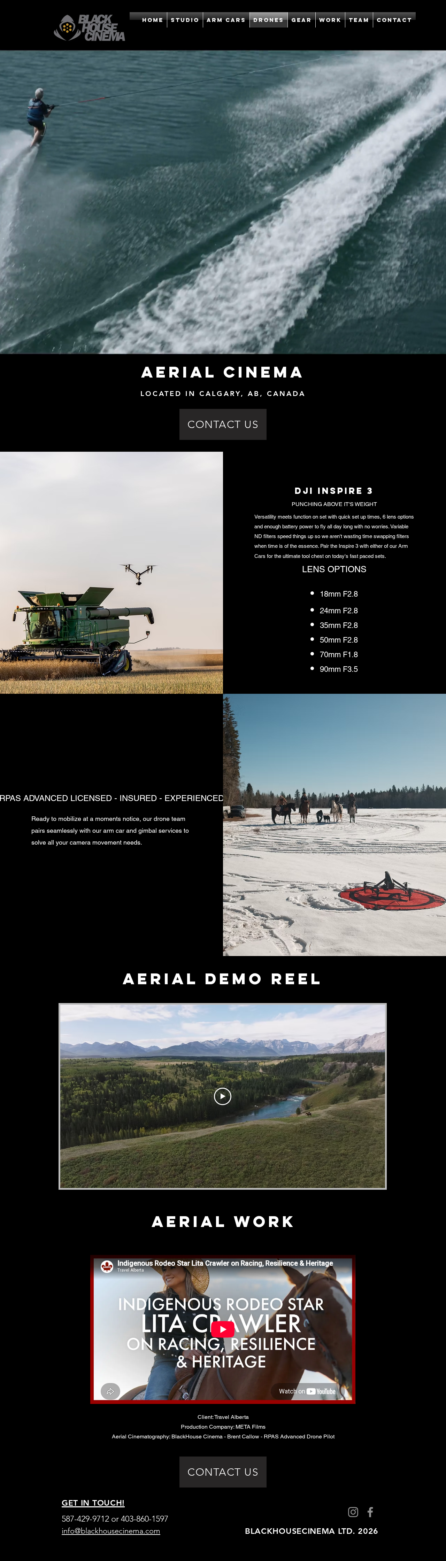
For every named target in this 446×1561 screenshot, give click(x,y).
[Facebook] (370, 1512)
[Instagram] (353, 1512)
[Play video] (222, 1096)
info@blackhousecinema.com (111, 1531)
